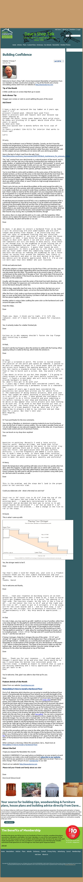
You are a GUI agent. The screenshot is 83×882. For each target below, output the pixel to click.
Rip (4, 736)
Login (78, 29)
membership (33, 761)
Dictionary (40, 45)
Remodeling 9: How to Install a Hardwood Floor (22, 689)
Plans (24, 45)
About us (65, 29)
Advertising (61, 851)
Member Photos (65, 45)
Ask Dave (58, 29)
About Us (45, 854)
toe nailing (39, 714)
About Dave (15, 778)
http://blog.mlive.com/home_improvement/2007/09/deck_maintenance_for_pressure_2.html (36, 156)
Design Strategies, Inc (70, 864)
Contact (43, 851)
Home (14, 45)
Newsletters (10, 851)
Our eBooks (48, 45)
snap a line (46, 700)
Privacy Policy (52, 851)
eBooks (29, 851)
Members (73, 29)
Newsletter (56, 45)
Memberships (76, 851)
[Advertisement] (41, 14)
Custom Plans (31, 45)
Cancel (68, 851)
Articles (19, 45)
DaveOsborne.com (27, 685)
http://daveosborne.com (44, 85)
